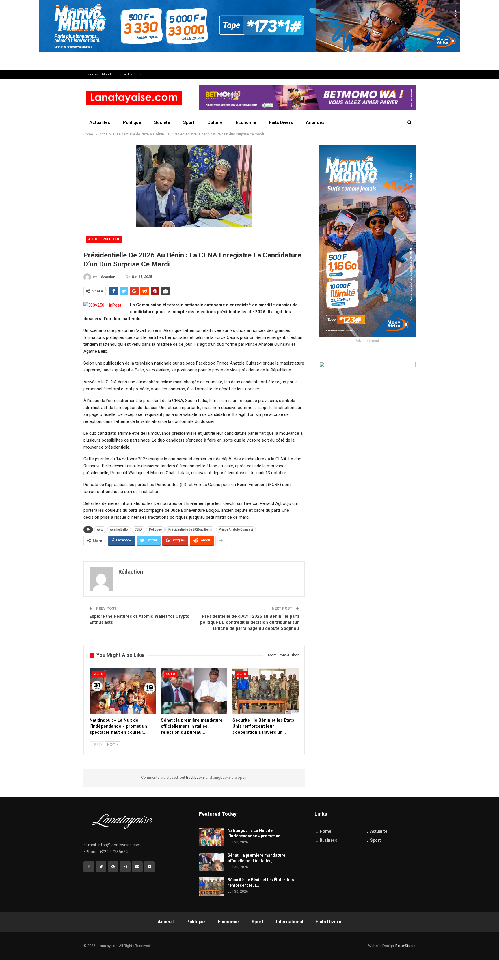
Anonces (315, 122)
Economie (246, 122)
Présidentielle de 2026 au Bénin (190, 529)
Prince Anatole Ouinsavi (236, 529)
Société (162, 122)
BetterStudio (405, 946)
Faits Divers (281, 122)
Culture (215, 122)
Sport (188, 122)
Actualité (378, 831)
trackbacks (195, 777)
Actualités (99, 122)
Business (90, 74)
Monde (107, 74)
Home (325, 831)
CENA (138, 529)
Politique (132, 122)
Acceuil (166, 921)
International (289, 921)
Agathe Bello (119, 529)
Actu (93, 239)
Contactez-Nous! (129, 74)
